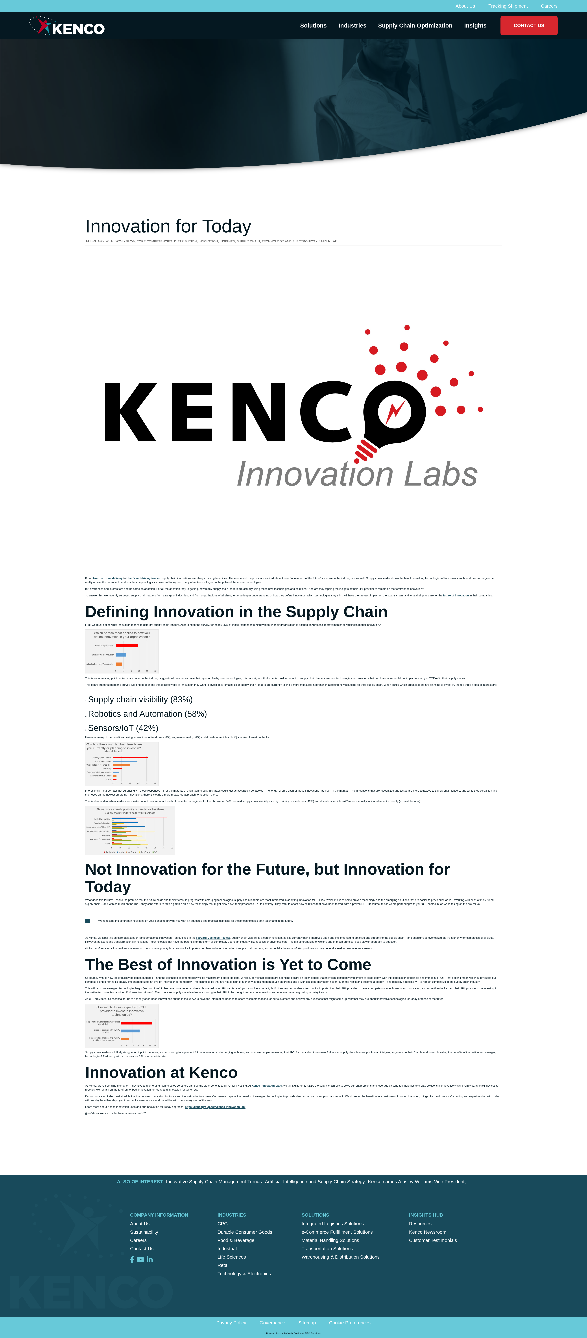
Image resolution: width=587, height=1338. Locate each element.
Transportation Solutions (327, 1248)
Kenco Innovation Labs (267, 1085)
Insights (227, 241)
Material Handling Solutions (330, 1240)
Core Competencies (154, 241)
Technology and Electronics (288, 241)
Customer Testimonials (433, 1240)
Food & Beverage (236, 1240)
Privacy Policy (231, 1322)
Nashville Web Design (288, 1333)
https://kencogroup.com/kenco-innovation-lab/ (215, 1106)
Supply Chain (248, 241)
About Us (465, 6)
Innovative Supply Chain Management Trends (214, 1181)
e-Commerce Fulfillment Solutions (337, 1232)
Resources (420, 1223)
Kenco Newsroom (427, 1232)
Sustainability (144, 1232)
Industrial (227, 1248)
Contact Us (529, 25)
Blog (130, 241)
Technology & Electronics (244, 1273)
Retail (224, 1265)
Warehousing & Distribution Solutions (341, 1257)
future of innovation (456, 595)
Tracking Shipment (508, 6)
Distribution (185, 241)
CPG (223, 1223)
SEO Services (313, 1333)
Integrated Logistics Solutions (333, 1223)
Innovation (208, 241)
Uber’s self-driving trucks (143, 578)
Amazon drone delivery (107, 578)
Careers (549, 6)
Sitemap (307, 1322)
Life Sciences (232, 1257)
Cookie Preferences (350, 1322)
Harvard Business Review (213, 937)
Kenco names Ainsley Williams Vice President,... (419, 1181)
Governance (272, 1322)
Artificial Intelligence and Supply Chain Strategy (315, 1181)
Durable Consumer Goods (245, 1232)
